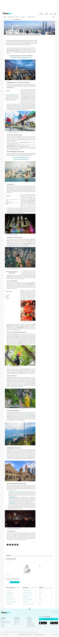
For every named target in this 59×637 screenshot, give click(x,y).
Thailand (40, 590)
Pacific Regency (19, 491)
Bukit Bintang (24, 157)
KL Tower (19, 157)
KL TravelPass (11, 94)
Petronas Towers (15, 157)
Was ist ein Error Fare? (9, 590)
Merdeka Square (26, 159)
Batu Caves (15, 159)
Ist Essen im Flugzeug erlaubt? (10, 599)
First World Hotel (29, 414)
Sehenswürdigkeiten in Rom (26, 597)
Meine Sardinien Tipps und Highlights (27, 592)
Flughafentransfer (13, 57)
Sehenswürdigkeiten (24, 57)
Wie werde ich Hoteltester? (9, 592)
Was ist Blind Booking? (9, 604)
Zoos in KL (27, 157)
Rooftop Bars (29, 57)
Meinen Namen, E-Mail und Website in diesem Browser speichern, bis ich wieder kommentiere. (13, 579)
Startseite (6, 19)
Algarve (40, 604)
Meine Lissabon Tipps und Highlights (27, 599)
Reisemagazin (11, 19)
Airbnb (20, 149)
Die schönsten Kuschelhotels (26, 590)
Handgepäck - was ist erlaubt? (10, 597)
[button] (48, 619)
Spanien (40, 597)
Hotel (12, 142)
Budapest (40, 599)
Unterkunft (18, 57)
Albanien (40, 592)
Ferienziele (41, 587)
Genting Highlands (20, 159)
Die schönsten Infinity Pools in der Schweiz (28, 604)
